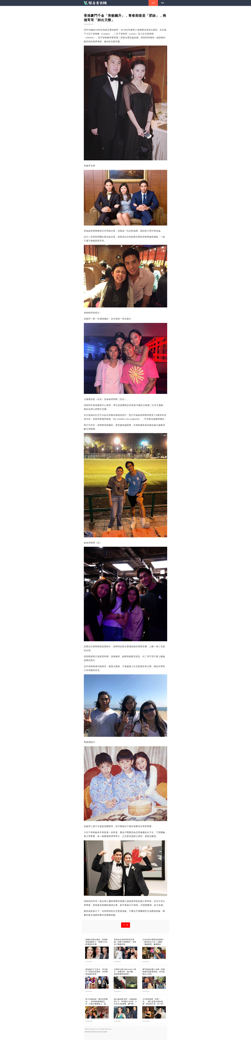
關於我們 (87, 1032)
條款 (99, 1032)
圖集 (162, 3)
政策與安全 (94, 1032)
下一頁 (125, 925)
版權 (105, 1032)
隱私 (102, 1032)
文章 (153, 3)
